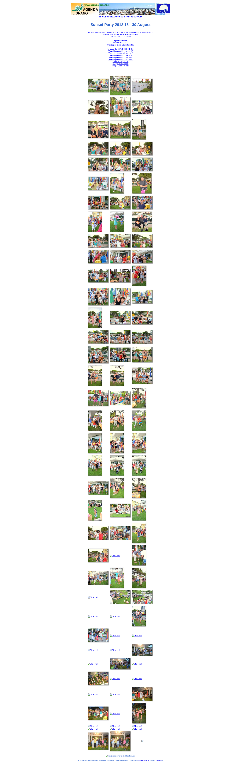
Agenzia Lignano (143, 760)
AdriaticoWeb (134, 16)
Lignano (159, 760)
